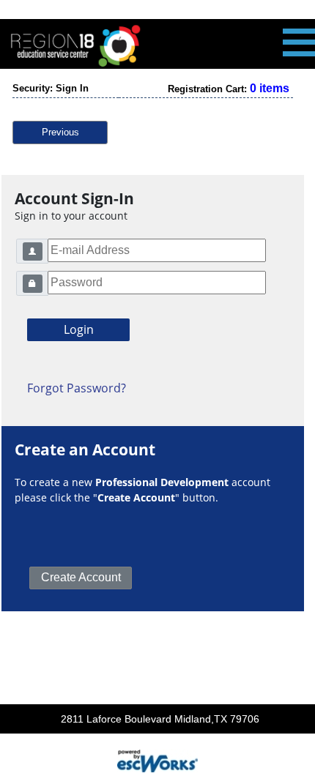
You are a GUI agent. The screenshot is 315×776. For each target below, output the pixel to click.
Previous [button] (60, 132)
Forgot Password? (76, 388)
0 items (269, 88)
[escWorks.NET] (157, 759)
